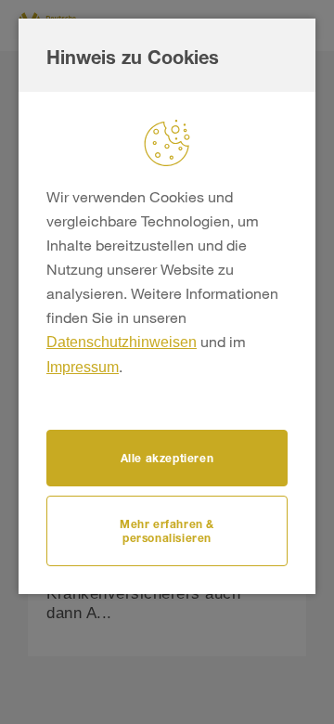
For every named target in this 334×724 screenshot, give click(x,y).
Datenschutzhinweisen (121, 342)
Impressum (82, 367)
